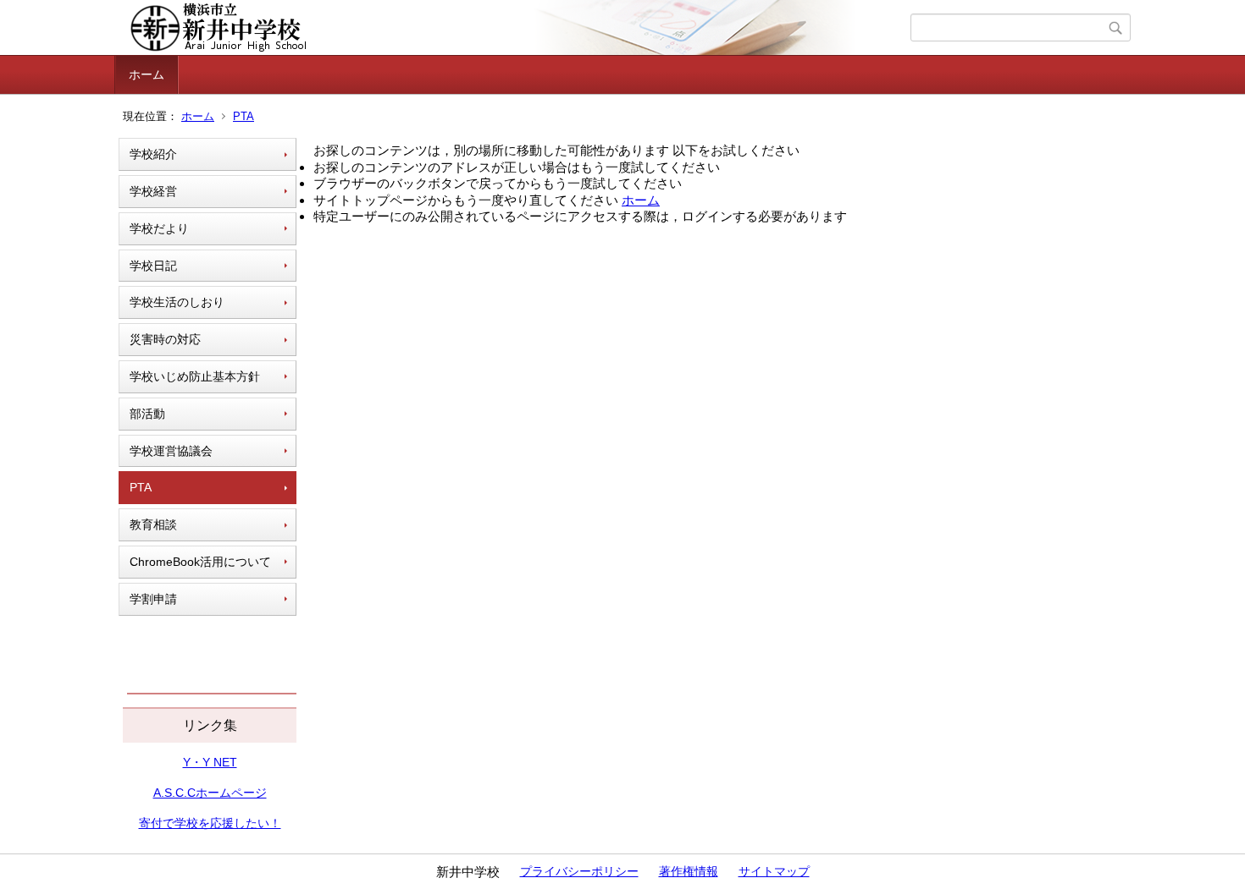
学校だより (159, 228)
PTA (243, 116)
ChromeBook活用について (200, 561)
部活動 (147, 413)
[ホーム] (514, 28)
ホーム (146, 74)
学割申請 (153, 599)
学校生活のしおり (177, 302)
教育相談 (153, 524)
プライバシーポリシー (579, 871)
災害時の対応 (165, 339)
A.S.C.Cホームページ (210, 792)
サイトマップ (774, 871)
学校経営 (153, 191)
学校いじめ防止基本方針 (195, 376)
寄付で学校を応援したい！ (210, 823)
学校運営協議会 (171, 451)
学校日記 (153, 265)
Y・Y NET (210, 762)
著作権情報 (688, 871)
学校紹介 (153, 154)
